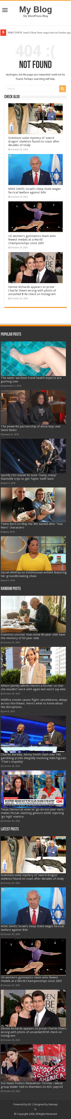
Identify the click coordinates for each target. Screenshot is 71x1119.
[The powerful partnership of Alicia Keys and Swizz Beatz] (33, 407)
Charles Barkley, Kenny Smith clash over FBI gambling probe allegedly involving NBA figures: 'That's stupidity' (33, 758)
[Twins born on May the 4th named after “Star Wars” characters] (33, 504)
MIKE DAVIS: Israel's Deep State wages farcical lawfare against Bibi (34, 190)
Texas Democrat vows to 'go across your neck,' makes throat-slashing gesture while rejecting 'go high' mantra (32, 813)
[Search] (62, 88)
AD (29, 1104)
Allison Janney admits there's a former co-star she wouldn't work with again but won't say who (33, 687)
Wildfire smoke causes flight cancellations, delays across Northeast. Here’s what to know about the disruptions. (34, 703)
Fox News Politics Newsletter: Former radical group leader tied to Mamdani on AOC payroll (32, 1085)
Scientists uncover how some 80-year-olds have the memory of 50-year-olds (33, 636)
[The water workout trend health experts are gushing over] (33, 358)
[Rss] (35, 1109)
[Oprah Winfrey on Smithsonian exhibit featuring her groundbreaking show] (33, 553)
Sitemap (53, 1104)
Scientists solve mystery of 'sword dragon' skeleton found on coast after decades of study (34, 141)
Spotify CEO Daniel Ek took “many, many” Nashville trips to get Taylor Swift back (29, 477)
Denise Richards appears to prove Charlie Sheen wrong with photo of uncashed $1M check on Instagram (32, 290)
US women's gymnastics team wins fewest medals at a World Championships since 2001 (32, 239)
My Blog (35, 9)
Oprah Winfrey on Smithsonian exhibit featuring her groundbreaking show (34, 574)
